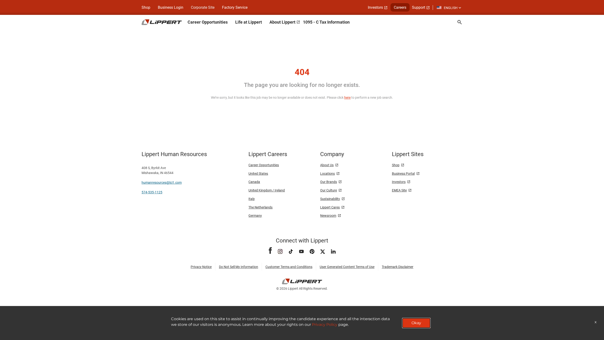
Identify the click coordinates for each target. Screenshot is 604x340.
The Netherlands (260, 207)
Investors (375, 7)
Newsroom (328, 215)
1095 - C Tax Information (326, 22)
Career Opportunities (208, 22)
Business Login (170, 7)
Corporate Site (202, 7)
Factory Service (234, 7)
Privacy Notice (201, 267)
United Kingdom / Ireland (266, 190)
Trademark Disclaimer (397, 267)
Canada (254, 182)
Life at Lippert (248, 22)
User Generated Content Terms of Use (347, 267)
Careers (400, 7)
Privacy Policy (324, 324)
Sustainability (330, 199)
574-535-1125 (152, 192)
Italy (251, 199)
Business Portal (403, 173)
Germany (255, 215)
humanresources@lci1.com (162, 182)
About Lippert (282, 22)
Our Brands (328, 182)
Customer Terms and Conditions (288, 267)
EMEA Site (399, 190)
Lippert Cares (330, 207)
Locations (327, 173)
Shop (146, 7)
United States (258, 173)
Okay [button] (416, 323)
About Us (327, 165)
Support (418, 7)
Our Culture (328, 190)
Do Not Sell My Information (238, 267)
